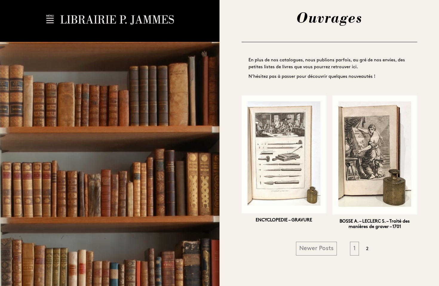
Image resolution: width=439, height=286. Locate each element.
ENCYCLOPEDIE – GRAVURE (284, 220)
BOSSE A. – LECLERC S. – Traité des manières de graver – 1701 (375, 224)
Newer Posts (316, 249)
